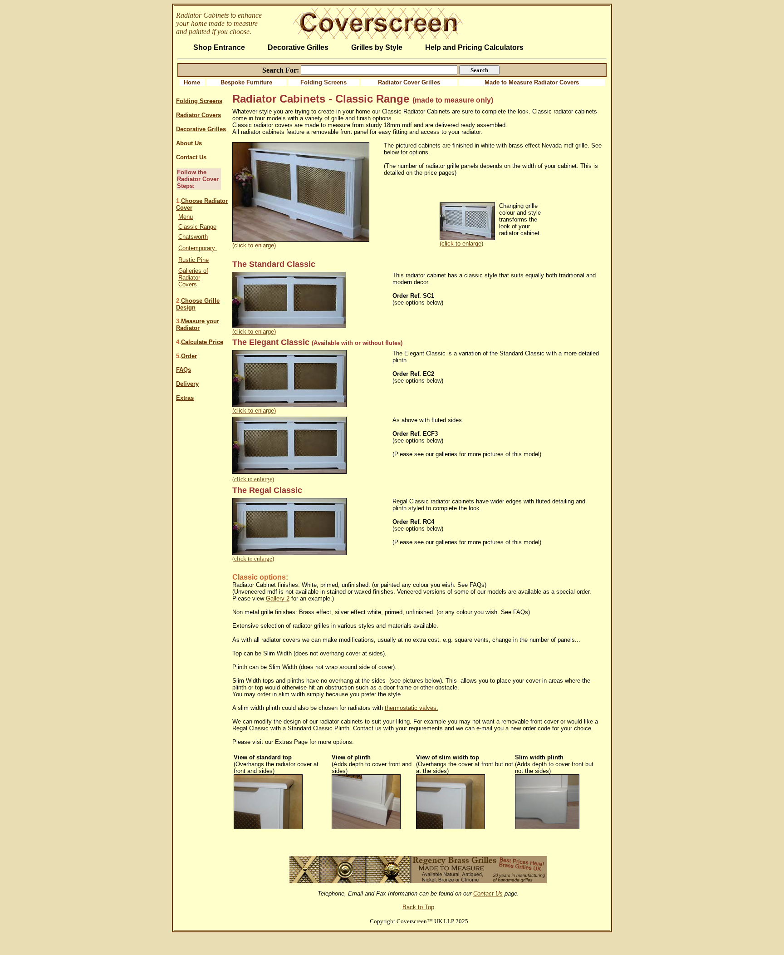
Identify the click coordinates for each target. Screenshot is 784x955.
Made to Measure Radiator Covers (532, 82)
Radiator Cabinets (202, 15)
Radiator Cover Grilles (409, 82)
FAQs (183, 369)
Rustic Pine (193, 259)
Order (189, 356)
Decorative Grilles (201, 129)
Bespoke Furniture (246, 82)
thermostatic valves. (411, 707)
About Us (189, 143)
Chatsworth (193, 236)
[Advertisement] (419, 842)
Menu (185, 216)
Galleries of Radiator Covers (193, 277)
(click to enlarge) (254, 245)
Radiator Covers (198, 115)
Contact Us (191, 157)
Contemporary (197, 248)
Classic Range (197, 226)
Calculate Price (202, 342)
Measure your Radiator (197, 324)
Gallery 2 (277, 598)
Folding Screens (323, 82)
